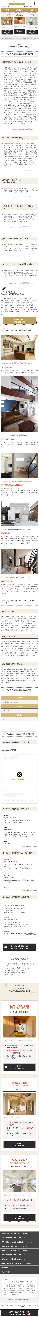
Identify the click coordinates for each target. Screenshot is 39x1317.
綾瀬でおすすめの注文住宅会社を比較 (19, 321)
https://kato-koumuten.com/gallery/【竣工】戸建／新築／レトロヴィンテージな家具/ (17, 363)
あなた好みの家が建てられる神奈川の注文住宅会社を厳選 (19, 947)
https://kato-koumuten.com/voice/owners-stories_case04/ (21, 256)
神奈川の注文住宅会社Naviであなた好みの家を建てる (13, 1)
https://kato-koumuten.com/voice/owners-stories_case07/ (21, 227)
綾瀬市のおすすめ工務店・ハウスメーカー (18, 968)
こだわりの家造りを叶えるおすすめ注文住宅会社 (19, 1313)
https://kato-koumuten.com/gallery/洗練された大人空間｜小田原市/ (17, 481)
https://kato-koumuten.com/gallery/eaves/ (18, 435)
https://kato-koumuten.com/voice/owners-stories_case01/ (21, 283)
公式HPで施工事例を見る (19, 1144)
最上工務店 (10, 974)
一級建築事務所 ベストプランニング (17, 970)
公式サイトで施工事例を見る (7, 32)
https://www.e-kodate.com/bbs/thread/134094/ (23, 129)
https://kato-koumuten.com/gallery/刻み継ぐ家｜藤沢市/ (18, 577)
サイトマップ (5, 1272)
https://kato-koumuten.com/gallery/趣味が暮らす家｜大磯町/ (18, 529)
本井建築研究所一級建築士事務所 (16, 972)
